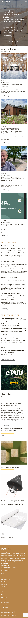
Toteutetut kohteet (5, 577)
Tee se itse (3, 591)
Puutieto (3, 589)
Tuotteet (3, 586)
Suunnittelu (4, 584)
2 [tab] (12, 41)
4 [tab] (17, 41)
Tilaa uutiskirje (4, 607)
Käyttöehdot (4, 597)
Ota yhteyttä (4, 605)
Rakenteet (3, 581)
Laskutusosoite (5, 602)
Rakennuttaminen (5, 579)
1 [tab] (9, 41)
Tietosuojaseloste (5, 600)
